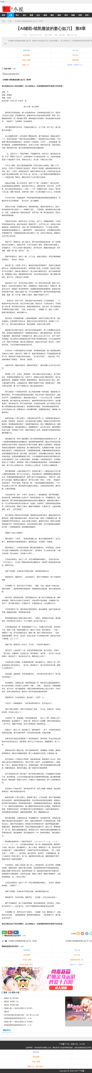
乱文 (38, 15)
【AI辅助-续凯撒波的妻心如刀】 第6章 (22, 941)
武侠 (59, 15)
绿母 (45, 15)
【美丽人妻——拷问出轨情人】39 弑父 (18, 1022)
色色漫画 (26, 55)
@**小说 (74, 35)
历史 (66, 15)
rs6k (14, 69)
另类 (80, 15)
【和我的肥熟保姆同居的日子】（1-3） (18, 1025)
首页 (3, 15)
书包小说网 (26, 60)
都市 (52, 15)
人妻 (10, 15)
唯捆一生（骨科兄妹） (36, 1066)
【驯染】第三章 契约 (11, 998)
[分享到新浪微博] (82, 933)
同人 (17, 15)
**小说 (24, 35)
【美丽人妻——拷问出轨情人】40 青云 (18, 1008)
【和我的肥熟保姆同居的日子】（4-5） (18, 1018)
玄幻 (24, 15)
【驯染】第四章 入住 (11, 1001)
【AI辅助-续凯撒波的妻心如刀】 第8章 (28, 21)
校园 (73, 15)
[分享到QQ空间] (78, 933)
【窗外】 (6, 1011)
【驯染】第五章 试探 (11, 1005)
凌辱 (31, 15)
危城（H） (26, 65)
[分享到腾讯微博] (87, 933)
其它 (87, 15)
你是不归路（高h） (27, 964)
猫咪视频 (26, 50)
